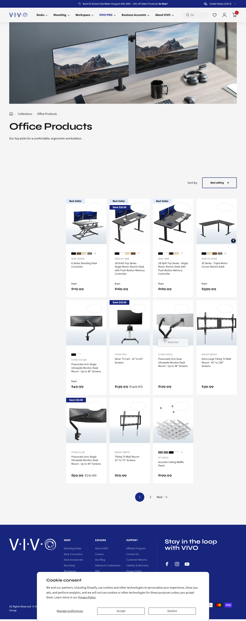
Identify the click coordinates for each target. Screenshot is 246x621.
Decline (172, 611)
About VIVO (101, 548)
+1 (181, 452)
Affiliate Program (135, 548)
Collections (25, 114)
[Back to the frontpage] (11, 114)
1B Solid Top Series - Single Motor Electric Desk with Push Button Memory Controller (130, 268)
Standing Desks (72, 548)
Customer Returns (136, 560)
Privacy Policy (87, 597)
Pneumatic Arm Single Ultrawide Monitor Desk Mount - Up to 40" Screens (86, 367)
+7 (138, 253)
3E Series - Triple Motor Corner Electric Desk (215, 265)
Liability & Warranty (137, 565)
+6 (95, 253)
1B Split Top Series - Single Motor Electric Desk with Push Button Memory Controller (173, 268)
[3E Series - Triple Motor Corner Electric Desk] (216, 224)
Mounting (69, 565)
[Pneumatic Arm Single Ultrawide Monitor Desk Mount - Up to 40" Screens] (86, 325)
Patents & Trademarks (107, 565)
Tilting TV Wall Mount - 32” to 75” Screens (127, 458)
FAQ (97, 571)
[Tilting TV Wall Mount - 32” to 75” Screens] (130, 423)
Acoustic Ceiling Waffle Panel (171, 464)
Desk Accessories (73, 560)
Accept (121, 611)
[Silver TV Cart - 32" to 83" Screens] (130, 325)
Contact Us (132, 554)
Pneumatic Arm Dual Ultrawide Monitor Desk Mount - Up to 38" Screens (173, 362)
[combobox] (220, 4)
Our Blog (100, 560)
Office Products (47, 114)
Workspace (70, 571)
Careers (99, 554)
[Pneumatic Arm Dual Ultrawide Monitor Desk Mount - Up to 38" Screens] (173, 325)
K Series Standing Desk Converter (84, 265)
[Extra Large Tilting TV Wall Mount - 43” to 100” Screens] (216, 325)
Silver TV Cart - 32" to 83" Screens (129, 361)
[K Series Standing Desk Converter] (86, 224)
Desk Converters (73, 554)
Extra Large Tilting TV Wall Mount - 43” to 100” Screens (216, 362)
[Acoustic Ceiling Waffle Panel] (173, 423)
